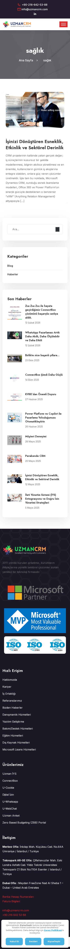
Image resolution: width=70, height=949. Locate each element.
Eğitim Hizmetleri (12, 735)
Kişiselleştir (54, 941)
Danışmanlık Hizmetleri (16, 714)
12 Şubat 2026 (32, 345)
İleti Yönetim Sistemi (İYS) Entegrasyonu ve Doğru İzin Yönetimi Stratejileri (42, 499)
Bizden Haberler (12, 707)
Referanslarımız (12, 700)
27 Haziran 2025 (34, 399)
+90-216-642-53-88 (34, 4)
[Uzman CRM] (17, 24)
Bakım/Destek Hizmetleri (17, 728)
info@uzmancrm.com (34, 9)
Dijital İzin (8, 794)
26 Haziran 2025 (34, 426)
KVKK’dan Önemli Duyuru (40, 394)
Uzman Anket (11, 815)
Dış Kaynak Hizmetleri (16, 742)
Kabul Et (14, 941)
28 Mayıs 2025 (33, 441)
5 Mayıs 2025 (32, 507)
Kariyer (6, 686)
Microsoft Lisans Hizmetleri (19, 749)
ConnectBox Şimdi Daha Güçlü (44, 375)
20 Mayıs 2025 (33, 461)
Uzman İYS (9, 773)
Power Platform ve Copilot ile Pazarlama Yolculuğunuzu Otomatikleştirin (43, 417)
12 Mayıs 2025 (32, 484)
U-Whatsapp (10, 801)
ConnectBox (10, 780)
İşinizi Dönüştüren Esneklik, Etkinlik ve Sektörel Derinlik (42, 477)
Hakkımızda (9, 679)
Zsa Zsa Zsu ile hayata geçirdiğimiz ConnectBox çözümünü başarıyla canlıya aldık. (41, 311)
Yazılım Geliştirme (13, 721)
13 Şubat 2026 (32, 322)
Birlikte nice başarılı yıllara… (42, 355)
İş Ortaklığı (9, 693)
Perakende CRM (35, 456)
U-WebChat (9, 808)
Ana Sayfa (27, 60)
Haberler (12, 274)
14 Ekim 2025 (32, 379)
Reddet (33, 941)
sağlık (47, 60)
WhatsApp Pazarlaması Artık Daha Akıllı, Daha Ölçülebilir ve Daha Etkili (42, 336)
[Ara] (57, 229)
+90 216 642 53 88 (14, 915)
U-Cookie (8, 787)
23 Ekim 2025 (32, 360)
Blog (10, 265)
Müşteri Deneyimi (35, 436)
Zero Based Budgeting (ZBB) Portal (24, 822)
